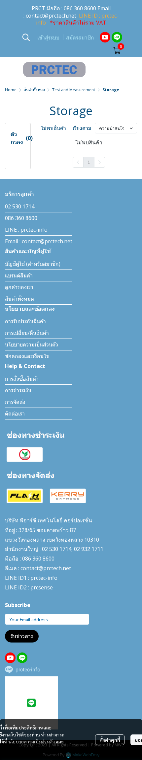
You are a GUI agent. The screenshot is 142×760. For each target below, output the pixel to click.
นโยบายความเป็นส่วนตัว (31, 741)
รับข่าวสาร (22, 636)
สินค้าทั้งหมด (34, 90)
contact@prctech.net (51, 15)
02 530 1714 (19, 206)
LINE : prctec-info (26, 229)
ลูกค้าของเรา (19, 287)
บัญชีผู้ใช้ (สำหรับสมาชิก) (32, 263)
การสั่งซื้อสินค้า (22, 378)
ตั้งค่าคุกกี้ (109, 740)
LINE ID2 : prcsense (29, 587)
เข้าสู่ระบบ (48, 38)
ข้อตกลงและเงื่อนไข (27, 356)
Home (11, 90)
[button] (26, 37)
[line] (117, 37)
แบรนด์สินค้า (19, 275)
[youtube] (105, 37)
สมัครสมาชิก (80, 38)
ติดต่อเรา (15, 413)
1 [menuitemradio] (89, 162)
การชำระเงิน (18, 390)
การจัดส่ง (15, 402)
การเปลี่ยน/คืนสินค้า (27, 333)
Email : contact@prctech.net (38, 241)
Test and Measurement (73, 90)
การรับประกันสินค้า (25, 321)
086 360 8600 (80, 8)
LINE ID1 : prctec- (26, 577)
